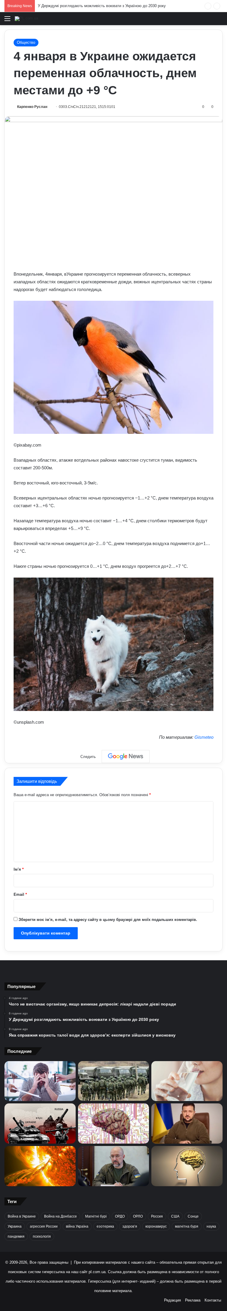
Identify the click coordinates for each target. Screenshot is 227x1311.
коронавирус (156, 1226)
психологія (42, 1236)
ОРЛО (138, 1216)
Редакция (172, 1300)
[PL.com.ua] (26, 18)
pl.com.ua (97, 1272)
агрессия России (44, 1226)
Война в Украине (22, 1216)
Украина (15, 1226)
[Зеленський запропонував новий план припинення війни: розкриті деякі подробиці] (187, 1123)
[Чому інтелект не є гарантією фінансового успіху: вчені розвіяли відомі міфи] (187, 1166)
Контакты (213, 1300)
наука (211, 1226)
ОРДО (120, 1216)
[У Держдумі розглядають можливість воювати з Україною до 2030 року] (113, 1081)
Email (20, 894)
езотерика (105, 1226)
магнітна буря (186, 1226)
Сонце (193, 1216)
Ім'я (19, 869)
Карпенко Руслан (32, 107)
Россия (157, 1216)
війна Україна (77, 1226)
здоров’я (129, 1226)
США (175, 1216)
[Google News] (126, 756)
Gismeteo (203, 737)
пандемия (16, 1236)
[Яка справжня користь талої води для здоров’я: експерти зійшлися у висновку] (187, 1081)
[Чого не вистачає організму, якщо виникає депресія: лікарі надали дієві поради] (40, 1081)
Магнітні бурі (96, 1216)
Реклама (192, 1300)
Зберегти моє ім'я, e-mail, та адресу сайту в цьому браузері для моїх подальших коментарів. (108, 919)
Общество (26, 42)
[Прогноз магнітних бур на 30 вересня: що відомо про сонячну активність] (40, 1166)
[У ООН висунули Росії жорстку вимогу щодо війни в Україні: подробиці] (40, 1123)
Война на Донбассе (60, 1216)
